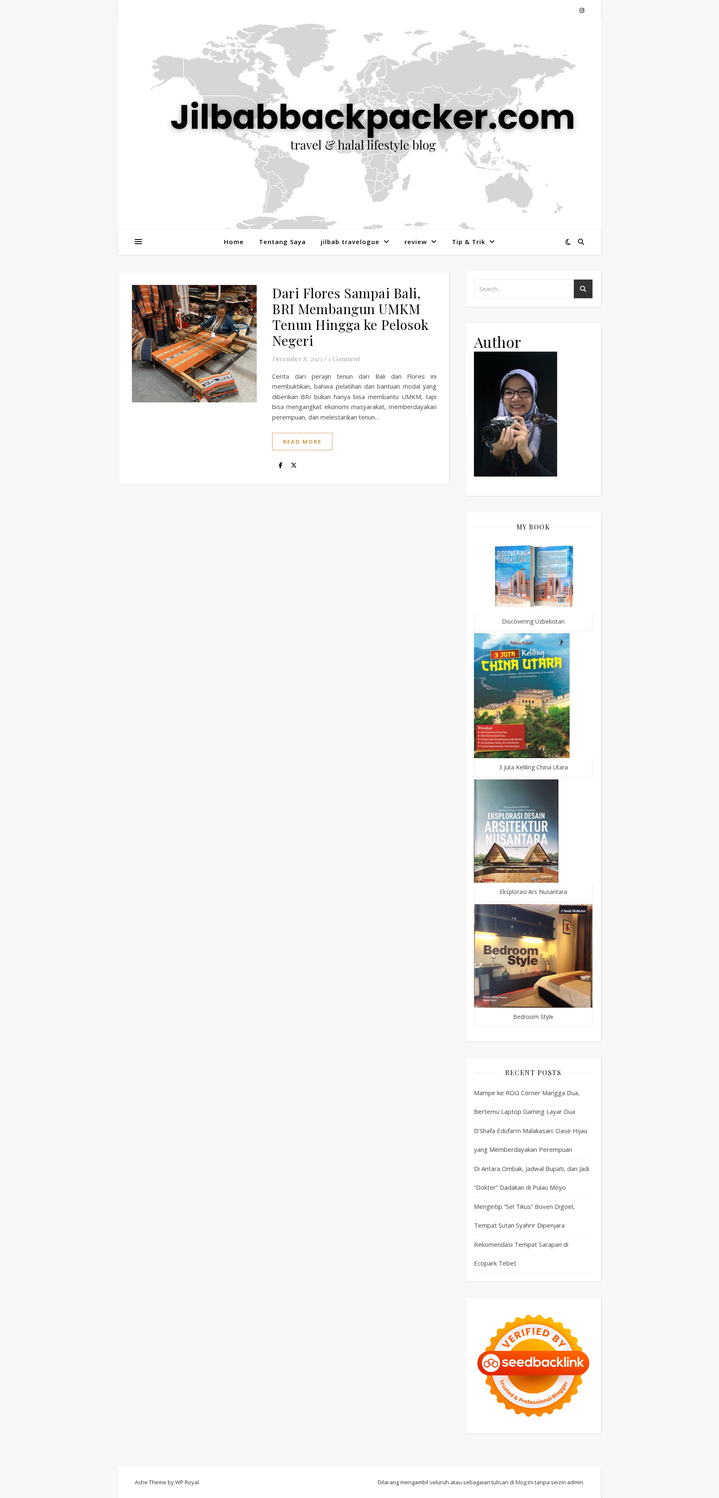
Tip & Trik (468, 241)
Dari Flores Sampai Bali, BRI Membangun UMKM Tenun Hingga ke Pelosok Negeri (350, 316)
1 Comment (344, 359)
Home (234, 241)
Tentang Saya (282, 241)
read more (302, 441)
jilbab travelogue (350, 241)
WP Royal (187, 1482)
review (415, 241)
